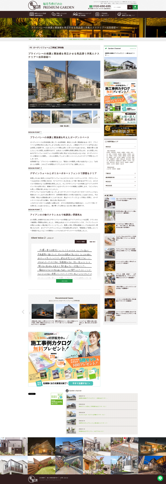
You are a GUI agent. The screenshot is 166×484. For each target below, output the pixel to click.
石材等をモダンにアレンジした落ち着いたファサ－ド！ (93, 423)
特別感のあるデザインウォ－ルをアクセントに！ (91, 431)
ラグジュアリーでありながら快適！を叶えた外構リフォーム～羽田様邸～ (126, 250)
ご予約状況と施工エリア (104, 14)
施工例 (37, 39)
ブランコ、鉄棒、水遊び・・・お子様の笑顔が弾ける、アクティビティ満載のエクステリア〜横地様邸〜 (126, 275)
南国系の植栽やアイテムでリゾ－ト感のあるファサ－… (120, 54)
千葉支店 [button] (108, 173)
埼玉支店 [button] (108, 181)
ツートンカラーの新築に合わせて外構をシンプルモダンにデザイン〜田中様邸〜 (126, 313)
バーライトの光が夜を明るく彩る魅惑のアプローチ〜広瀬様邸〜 (126, 300)
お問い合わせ (64, 477)
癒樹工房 (48, 480)
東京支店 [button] (108, 146)
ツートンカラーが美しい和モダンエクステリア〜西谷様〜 (126, 262)
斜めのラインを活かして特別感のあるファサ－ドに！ (93, 406)
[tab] (120, 146)
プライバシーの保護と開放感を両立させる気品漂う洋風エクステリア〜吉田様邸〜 (83, 39)
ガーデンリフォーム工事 (50, 39)
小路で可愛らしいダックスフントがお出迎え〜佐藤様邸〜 (126, 287)
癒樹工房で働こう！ (128, 14)
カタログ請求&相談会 (40, 14)
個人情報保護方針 (52, 477)
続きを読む (65, 281)
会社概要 (42, 477)
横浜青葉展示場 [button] (110, 177)
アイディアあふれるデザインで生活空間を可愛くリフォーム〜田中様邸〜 (126, 238)
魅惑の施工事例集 (84, 14)
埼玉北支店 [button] (109, 185)
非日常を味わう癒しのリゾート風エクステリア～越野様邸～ (126, 212)
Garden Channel (114, 48)
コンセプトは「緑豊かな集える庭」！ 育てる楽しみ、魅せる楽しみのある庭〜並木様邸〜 (125, 225)
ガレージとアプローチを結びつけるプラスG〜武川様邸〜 (126, 199)
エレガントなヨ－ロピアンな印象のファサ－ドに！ (92, 414)
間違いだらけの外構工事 (61, 14)
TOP (30, 39)
